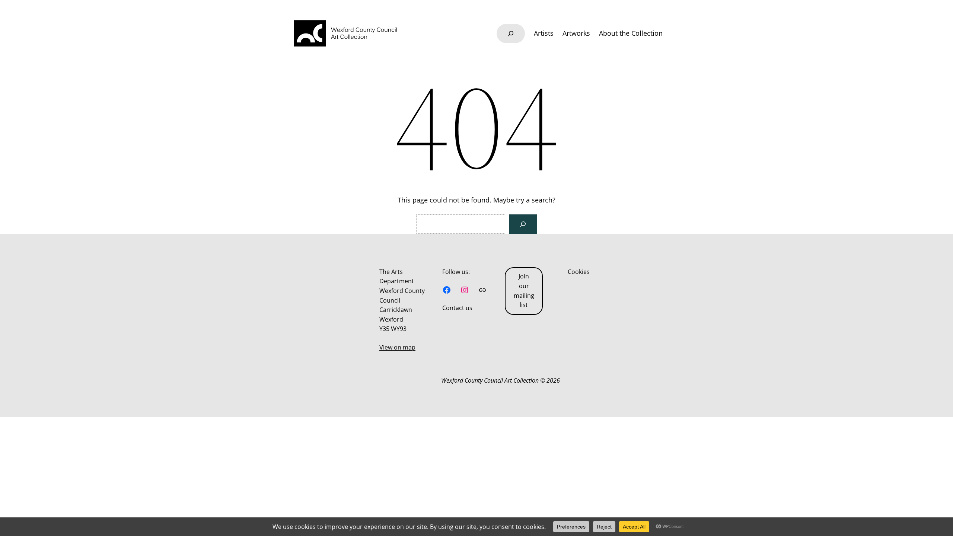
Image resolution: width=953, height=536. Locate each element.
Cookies (579, 272)
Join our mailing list (524, 290)
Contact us (457, 308)
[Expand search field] (511, 33)
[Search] (523, 224)
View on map (397, 347)
